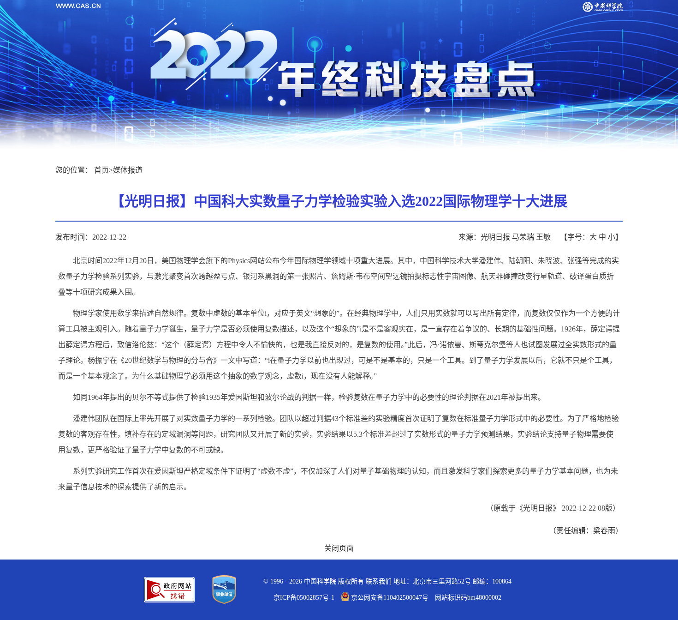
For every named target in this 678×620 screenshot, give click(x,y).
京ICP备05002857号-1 (304, 597)
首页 (101, 170)
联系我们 (379, 581)
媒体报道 (128, 170)
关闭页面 (339, 548)
